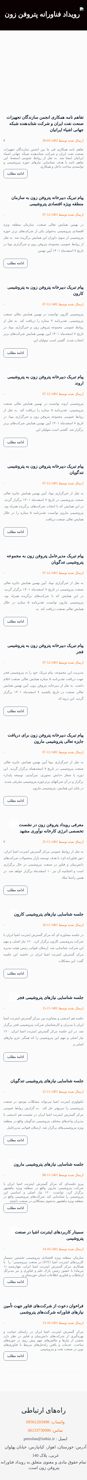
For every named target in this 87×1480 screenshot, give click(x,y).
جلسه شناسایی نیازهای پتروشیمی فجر (50, 997)
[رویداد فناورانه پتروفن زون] (44, 14)
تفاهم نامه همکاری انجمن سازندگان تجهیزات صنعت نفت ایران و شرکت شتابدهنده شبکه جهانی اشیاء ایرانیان (45, 123)
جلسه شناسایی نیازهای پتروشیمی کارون (49, 914)
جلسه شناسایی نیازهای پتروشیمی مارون (49, 1164)
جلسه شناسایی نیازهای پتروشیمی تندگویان (47, 1081)
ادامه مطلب (15, 173)
